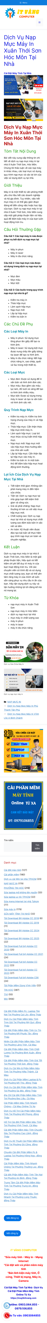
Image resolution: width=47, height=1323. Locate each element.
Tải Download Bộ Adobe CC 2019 (21, 922)
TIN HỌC (8, 990)
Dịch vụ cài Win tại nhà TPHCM (20, 879)
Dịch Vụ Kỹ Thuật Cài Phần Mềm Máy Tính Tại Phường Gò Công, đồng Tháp (23, 1144)
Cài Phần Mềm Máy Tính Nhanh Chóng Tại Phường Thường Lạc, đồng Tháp (23, 1167)
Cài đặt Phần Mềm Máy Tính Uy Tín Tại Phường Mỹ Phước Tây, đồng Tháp (22, 1033)
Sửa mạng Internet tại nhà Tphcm (21, 901)
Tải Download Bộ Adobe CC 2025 (21, 938)
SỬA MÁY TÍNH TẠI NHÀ (17, 914)
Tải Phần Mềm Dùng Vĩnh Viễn (20, 985)
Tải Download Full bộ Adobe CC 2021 (23, 954)
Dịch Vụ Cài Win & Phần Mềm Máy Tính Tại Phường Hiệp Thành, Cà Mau (22, 1071)
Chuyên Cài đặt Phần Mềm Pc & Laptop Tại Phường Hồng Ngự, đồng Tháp (23, 1155)
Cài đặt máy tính (12, 870)
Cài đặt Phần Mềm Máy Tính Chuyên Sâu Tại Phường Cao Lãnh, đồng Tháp (23, 1133)
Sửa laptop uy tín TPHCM (17, 897)
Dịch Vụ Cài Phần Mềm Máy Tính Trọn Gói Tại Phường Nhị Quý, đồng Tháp (22, 1022)
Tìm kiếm (8, 840)
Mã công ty (12, 1233)
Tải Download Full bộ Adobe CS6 (21, 977)
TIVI (6, 994)
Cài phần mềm (11, 874)
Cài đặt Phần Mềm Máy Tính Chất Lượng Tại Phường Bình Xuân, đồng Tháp (22, 1052)
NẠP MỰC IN (14, 702)
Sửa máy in (10, 909)
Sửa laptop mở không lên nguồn (20, 892)
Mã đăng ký (13, 1218)
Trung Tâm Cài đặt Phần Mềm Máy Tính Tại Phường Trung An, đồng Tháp (22, 1186)
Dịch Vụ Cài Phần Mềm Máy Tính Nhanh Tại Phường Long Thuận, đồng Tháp (21, 1197)
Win (6, 999)
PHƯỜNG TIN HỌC (14, 888)
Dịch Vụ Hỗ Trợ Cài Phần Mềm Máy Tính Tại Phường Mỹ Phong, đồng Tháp (22, 1114)
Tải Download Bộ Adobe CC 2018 (21, 918)
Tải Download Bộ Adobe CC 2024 (21, 930)
